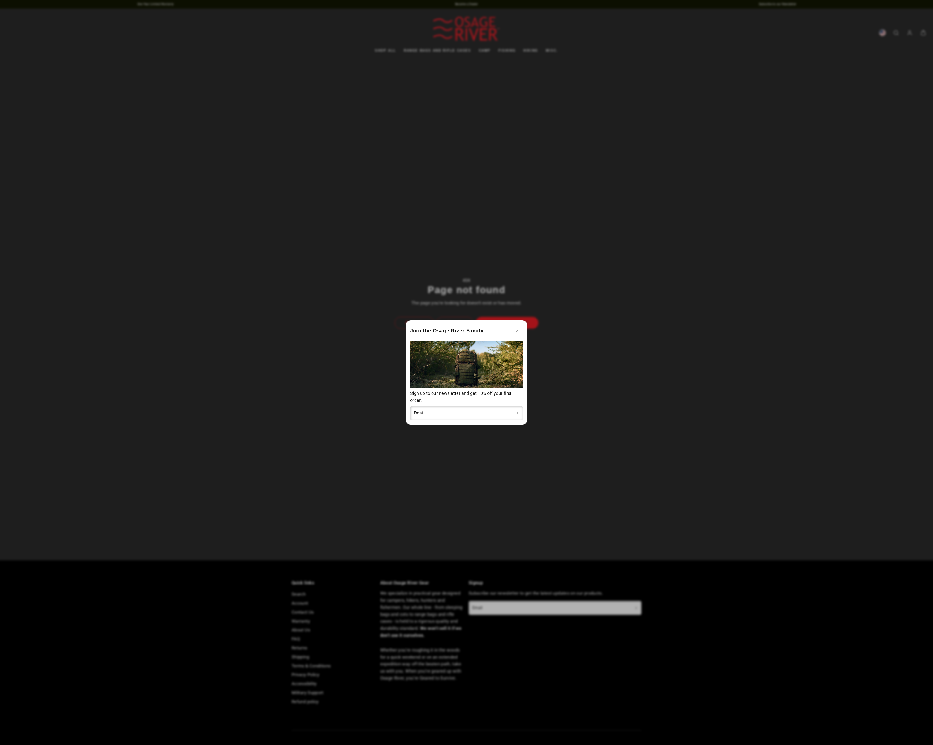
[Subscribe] (517, 413)
